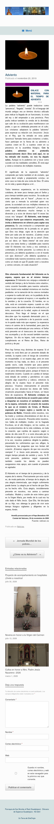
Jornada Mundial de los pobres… (27, 542)
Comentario (10, 699)
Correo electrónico (13, 743)
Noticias (20, 526)
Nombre (9, 732)
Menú (29, 30)
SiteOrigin (32, 818)
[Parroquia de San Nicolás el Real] (27, 11)
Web (7, 755)
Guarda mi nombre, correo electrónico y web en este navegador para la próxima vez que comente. (38, 773)
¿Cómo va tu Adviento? (27, 554)
